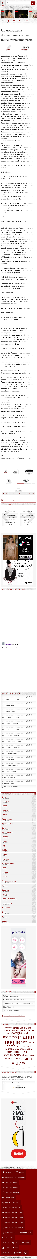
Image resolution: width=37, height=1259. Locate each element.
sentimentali (26, 50)
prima (11, 1046)
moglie (11, 1041)
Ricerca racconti (8, 1237)
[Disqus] (18, 615)
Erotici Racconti (8, 1172)
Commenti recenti (9, 1197)
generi (14, 22)
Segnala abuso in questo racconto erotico (14, 500)
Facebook (18, 1252)
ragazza (9, 1049)
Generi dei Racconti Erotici (11, 1202)
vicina (26, 1059)
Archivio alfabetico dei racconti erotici (14, 1177)
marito (26, 1036)
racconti (27, 1046)
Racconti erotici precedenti (11, 786)
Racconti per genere (7, 793)
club (28, 1030)
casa (13, 1030)
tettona (25, 1055)
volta (22, 1063)
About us (6, 1242)
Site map (6, 1247)
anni (30, 1028)
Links (16, 1247)
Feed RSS (7, 1252)
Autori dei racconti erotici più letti (13, 1212)
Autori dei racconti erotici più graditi (13, 1222)
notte (24, 1042)
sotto (17, 1055)
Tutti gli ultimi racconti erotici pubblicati (14, 1016)
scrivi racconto (27, 22)
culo (32, 1030)
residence (20, 1049)
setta (28, 1052)
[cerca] (33, 3)
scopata (8, 1052)
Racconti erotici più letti (10, 1182)
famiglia (17, 1033)
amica (16, 1028)
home (8, 22)
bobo (8, 50)
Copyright (26, 1242)
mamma (10, 1037)
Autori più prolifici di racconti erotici (13, 1227)
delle (9, 1033)
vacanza (9, 1059)
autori (19, 22)
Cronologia (21, 1172)
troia (31, 1055)
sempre (18, 1051)
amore (23, 1028)
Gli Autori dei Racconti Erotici (12, 1207)
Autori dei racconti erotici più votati (13, 1217)
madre (26, 1033)
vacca (17, 1059)
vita (16, 1063)
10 (33, 493)
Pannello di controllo (26, 1232)
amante (8, 1028)
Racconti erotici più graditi (11, 1192)
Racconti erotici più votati (11, 1187)
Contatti (16, 1242)
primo (19, 1046)
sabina (28, 1049)
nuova (31, 1042)
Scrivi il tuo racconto (9, 1232)
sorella (8, 1055)
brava (6, 1030)
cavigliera (20, 1030)
